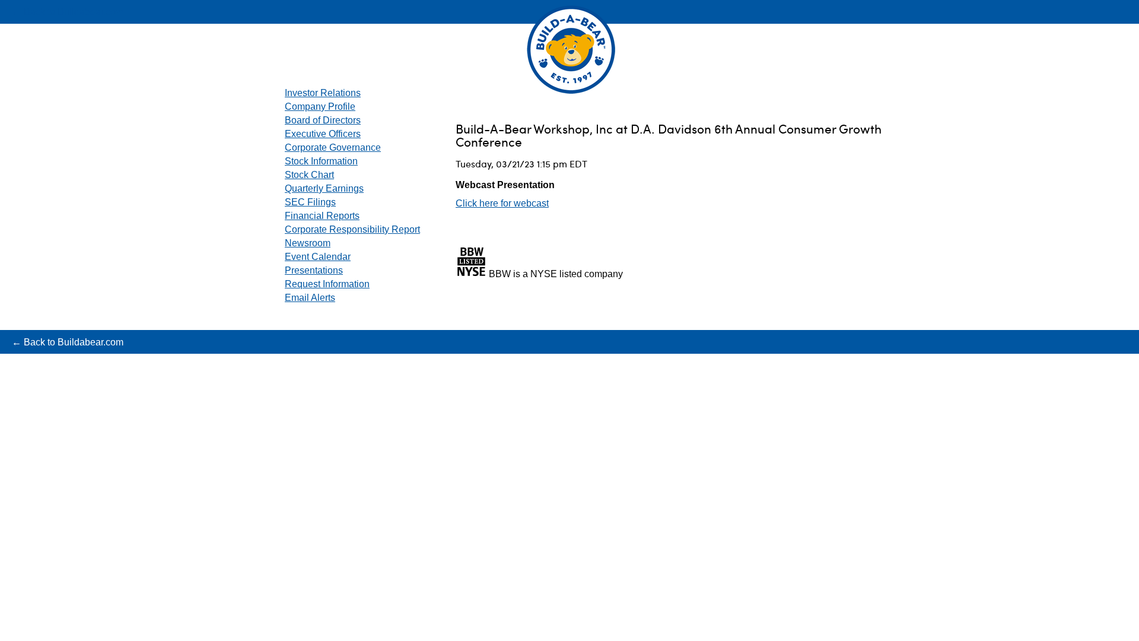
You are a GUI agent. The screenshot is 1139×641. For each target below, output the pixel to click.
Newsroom (307, 243)
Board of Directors (323, 120)
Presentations (314, 270)
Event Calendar (318, 257)
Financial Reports (322, 216)
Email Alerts (310, 298)
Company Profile (320, 106)
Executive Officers (323, 134)
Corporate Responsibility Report (352, 229)
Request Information (327, 284)
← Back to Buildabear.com (67, 12)
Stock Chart (309, 175)
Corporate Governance (333, 147)
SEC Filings (310, 202)
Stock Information (321, 161)
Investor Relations (323, 93)
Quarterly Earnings (324, 188)
